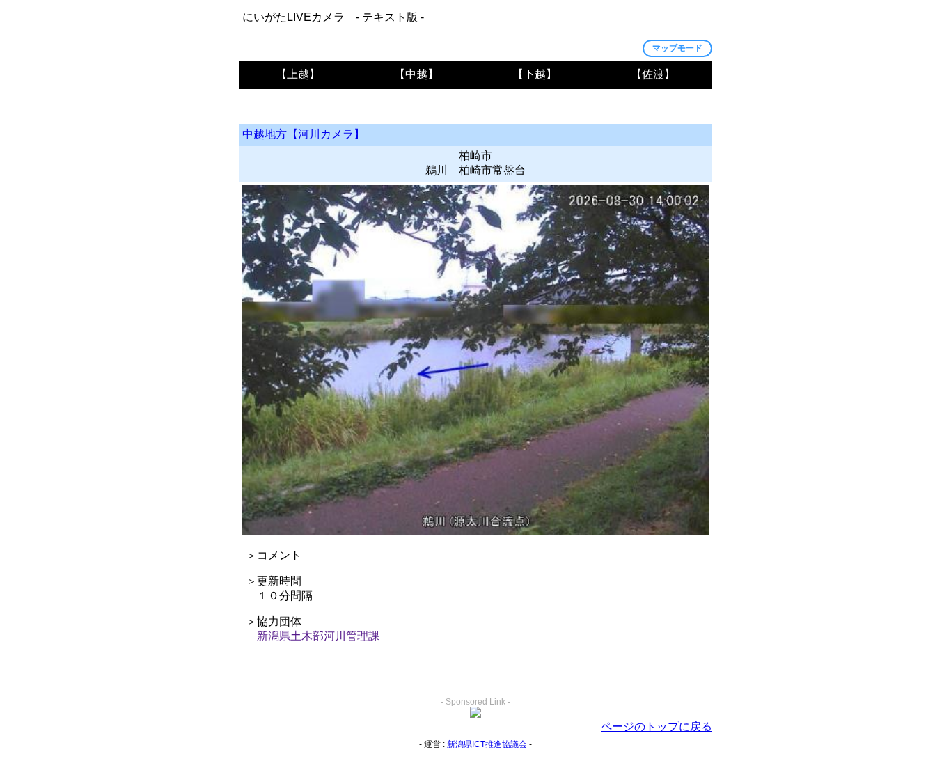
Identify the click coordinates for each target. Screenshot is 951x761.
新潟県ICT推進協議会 (487, 744)
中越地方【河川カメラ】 (303, 134)
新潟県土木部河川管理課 (318, 636)
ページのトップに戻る (656, 726)
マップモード (677, 48)
